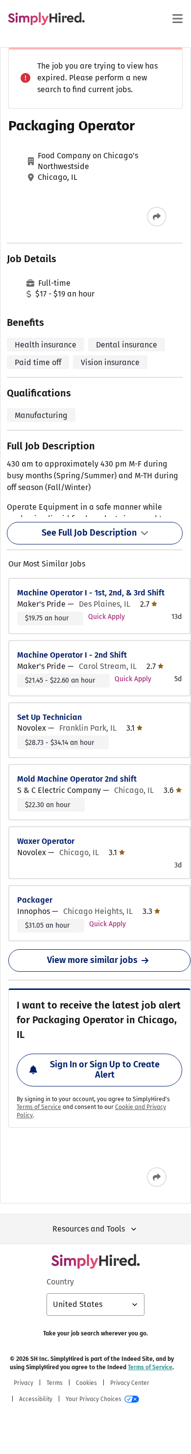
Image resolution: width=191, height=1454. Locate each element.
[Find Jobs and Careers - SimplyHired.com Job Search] (46, 18)
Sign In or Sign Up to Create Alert (105, 1070)
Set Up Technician (49, 717)
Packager (34, 900)
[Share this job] (157, 216)
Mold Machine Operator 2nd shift (77, 779)
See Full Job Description (89, 532)
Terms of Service (39, 1107)
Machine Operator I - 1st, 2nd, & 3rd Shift (91, 592)
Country (60, 1281)
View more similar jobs (92, 960)
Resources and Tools (88, 1228)
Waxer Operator (45, 841)
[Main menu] (177, 19)
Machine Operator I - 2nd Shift (72, 655)
